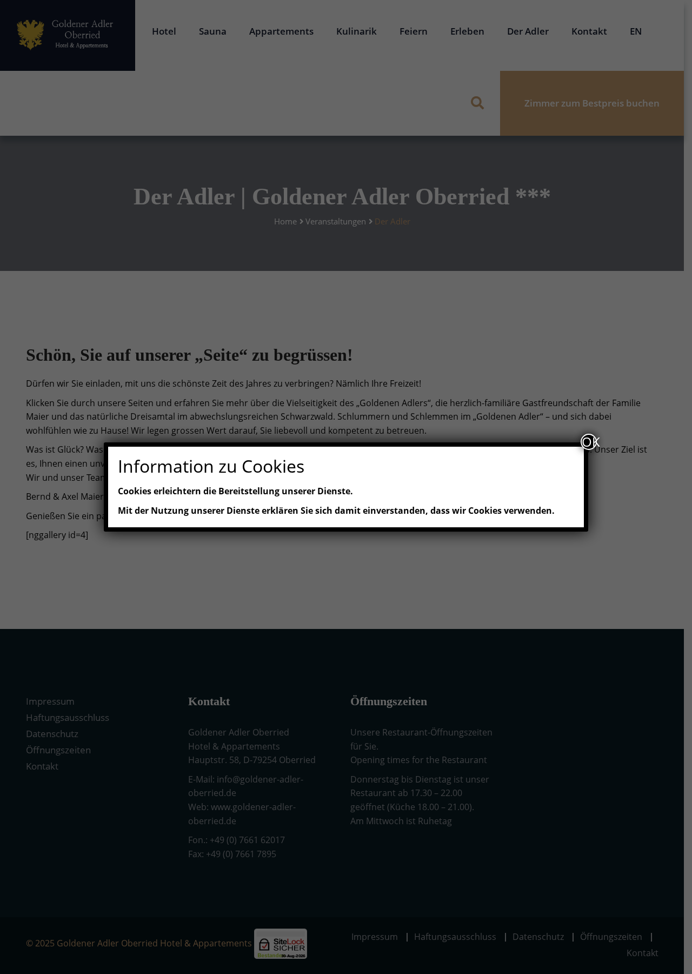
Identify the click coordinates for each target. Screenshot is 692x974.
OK (589, 442)
